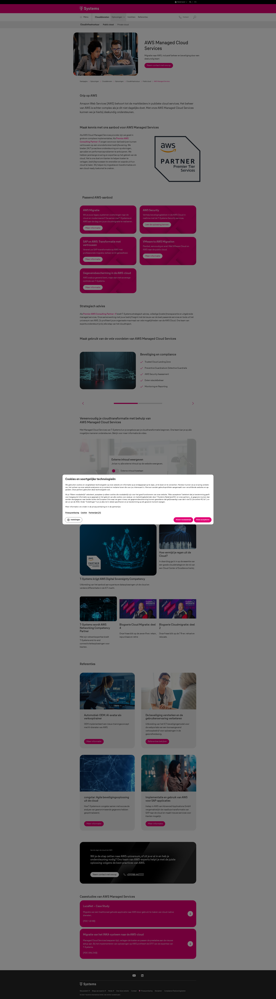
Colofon (84, 513)
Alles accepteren (202, 520)
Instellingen (75, 520)
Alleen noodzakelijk (183, 520)
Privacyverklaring (72, 513)
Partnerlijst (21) (95, 513)
